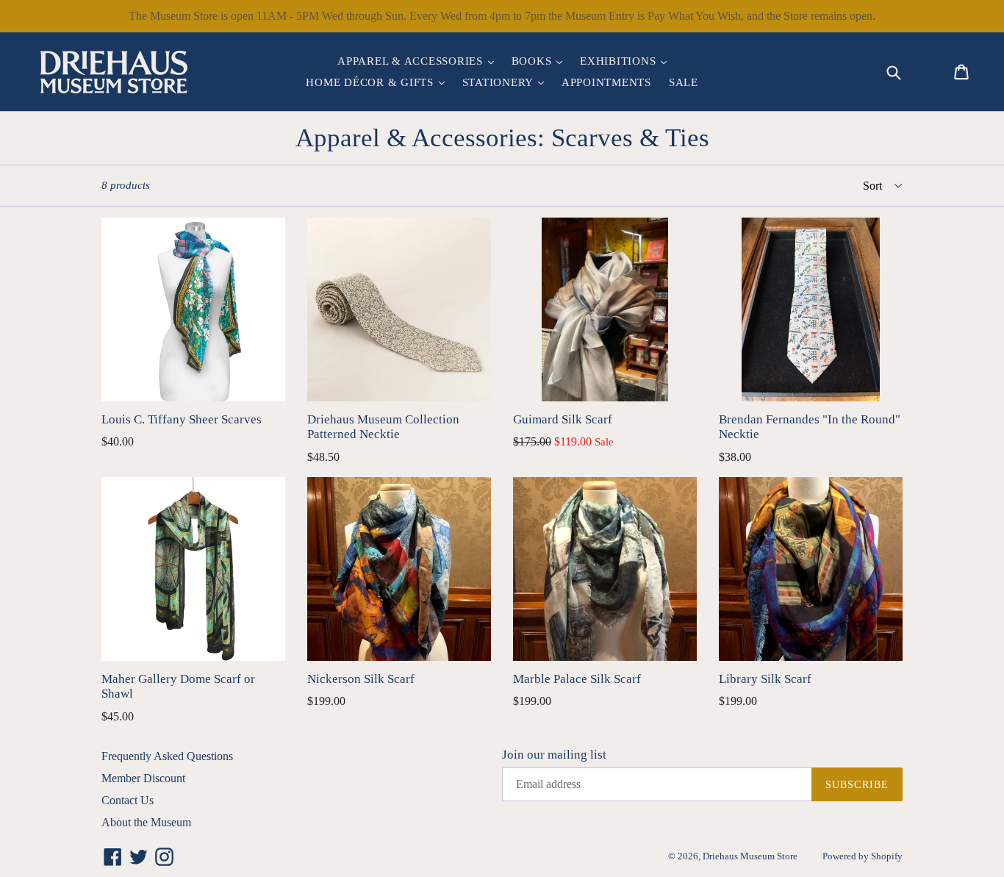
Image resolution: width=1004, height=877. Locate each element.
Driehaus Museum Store (750, 856)
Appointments (606, 82)
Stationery (506, 82)
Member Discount (143, 778)
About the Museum (146, 822)
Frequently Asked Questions (167, 756)
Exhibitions (627, 60)
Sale (683, 82)
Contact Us (127, 800)
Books (541, 60)
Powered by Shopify (862, 856)
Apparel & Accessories (419, 60)
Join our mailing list (554, 755)
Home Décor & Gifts (378, 82)
